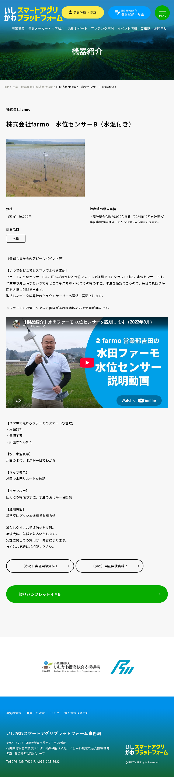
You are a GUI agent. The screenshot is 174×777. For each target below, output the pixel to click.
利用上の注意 (36, 713)
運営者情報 (14, 713)
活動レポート (78, 28)
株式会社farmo (18, 109)
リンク (54, 713)
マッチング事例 (102, 28)
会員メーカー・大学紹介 (46, 28)
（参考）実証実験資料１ (40, 566)
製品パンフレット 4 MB (40, 594)
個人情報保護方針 (76, 713)
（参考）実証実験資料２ (109, 566)
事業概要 (18, 28)
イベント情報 (127, 28)
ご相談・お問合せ (154, 28)
